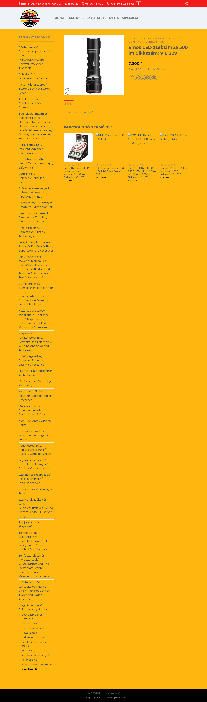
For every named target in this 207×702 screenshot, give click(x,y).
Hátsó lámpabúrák (33, 628)
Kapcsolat (130, 18)
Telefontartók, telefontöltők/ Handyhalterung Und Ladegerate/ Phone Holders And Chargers (33, 541)
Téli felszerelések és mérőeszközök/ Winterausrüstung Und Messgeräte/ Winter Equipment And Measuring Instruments (34, 566)
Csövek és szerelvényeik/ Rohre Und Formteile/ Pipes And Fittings (34, 192)
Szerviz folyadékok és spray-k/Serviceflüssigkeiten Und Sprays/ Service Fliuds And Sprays (36, 508)
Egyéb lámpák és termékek (32, 616)
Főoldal (58, 18)
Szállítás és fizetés (103, 18)
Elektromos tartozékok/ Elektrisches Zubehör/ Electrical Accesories (34, 217)
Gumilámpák (29, 623)
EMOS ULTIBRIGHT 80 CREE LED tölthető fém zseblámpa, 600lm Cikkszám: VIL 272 (142, 173)
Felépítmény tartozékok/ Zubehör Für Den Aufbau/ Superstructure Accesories (36, 246)
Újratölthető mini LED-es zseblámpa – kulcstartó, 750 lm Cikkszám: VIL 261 (77, 173)
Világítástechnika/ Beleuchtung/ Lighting (34, 607)
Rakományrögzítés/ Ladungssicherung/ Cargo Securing (35, 435)
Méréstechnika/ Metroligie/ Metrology (36, 383)
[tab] (69, 104)
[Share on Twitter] (137, 77)
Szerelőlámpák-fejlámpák (37, 664)
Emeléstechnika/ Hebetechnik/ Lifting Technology (32, 232)
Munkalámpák (30, 650)
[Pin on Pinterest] (149, 77)
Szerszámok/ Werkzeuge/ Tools (35, 491)
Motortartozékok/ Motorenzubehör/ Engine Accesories (35, 395)
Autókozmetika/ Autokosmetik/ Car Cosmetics (31, 103)
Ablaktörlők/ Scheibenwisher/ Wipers (34, 76)
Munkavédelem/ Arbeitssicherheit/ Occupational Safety (32, 410)
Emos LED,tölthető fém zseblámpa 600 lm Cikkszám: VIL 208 (174, 171)
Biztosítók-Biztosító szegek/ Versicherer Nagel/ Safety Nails (36, 163)
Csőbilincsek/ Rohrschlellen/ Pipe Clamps (31, 178)
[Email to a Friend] (143, 77)
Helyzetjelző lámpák (34, 637)
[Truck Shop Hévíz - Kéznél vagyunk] (32, 18)
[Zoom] (68, 91)
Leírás (69, 103)
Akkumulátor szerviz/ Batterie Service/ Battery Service (34, 88)
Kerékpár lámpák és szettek (34, 644)
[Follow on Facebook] (138, 3)
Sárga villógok (30, 659)
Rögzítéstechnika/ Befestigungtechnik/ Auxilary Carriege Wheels (35, 449)
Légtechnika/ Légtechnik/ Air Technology (35, 373)
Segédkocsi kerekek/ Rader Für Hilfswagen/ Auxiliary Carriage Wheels (35, 464)
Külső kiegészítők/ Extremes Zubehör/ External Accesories (31, 360)
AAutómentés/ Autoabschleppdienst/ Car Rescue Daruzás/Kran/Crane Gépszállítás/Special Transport (35, 58)
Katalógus (75, 18)
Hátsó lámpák (30, 632)
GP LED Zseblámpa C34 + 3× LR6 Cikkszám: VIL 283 (110, 171)
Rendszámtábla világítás (36, 655)
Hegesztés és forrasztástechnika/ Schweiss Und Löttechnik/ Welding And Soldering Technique (35, 342)
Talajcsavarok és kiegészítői (29, 524)
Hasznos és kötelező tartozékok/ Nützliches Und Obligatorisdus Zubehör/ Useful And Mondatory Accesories (33, 319)
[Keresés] (186, 3)
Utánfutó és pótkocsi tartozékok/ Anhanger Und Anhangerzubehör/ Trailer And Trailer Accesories (34, 591)
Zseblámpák (29, 669)
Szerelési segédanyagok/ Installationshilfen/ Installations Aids (35, 479)
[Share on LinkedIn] (154, 77)
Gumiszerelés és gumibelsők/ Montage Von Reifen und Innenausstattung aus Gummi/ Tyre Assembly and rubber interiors (36, 294)
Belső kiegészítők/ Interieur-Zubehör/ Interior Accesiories (31, 149)
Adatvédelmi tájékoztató (103, 693)
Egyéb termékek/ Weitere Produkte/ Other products (36, 205)
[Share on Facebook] (131, 77)
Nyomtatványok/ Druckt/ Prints (35, 422)
